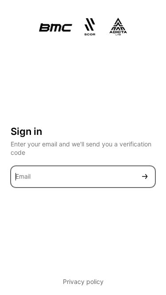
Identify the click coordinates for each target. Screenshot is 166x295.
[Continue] (144, 176)
